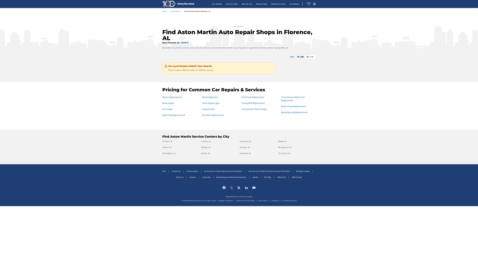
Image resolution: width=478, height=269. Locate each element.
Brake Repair (168, 103)
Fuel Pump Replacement (252, 97)
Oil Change (167, 109)
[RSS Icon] (239, 187)
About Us (180, 177)
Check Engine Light (210, 103)
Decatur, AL (206, 147)
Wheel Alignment (210, 97)
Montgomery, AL (285, 147)
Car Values (217, 4)
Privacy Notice (192, 171)
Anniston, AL (168, 141)
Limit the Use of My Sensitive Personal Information (269, 171)
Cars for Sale (232, 4)
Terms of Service (263, 201)
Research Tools (278, 4)
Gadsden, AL (245, 147)
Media (255, 177)
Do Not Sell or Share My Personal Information (223, 171)
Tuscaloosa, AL (284, 153)
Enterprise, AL (245, 141)
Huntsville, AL (245, 153)
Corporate (206, 177)
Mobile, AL (282, 141)
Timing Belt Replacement (253, 103)
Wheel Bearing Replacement (294, 112)
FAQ (164, 171)
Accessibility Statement (290, 201)
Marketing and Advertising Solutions (231, 177)
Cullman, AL (206, 141)
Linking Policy (275, 201)
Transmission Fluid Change (254, 109)
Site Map (267, 177)
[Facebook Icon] (224, 187)
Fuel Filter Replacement (213, 115)
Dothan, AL (205, 153)
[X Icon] (231, 187)
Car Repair (294, 4)
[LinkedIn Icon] (246, 187)
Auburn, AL (167, 147)
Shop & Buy (261, 4)
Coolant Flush (208, 109)
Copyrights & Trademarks (225, 201)
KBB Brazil (281, 177)
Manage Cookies (303, 171)
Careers (193, 177)
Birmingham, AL (169, 153)
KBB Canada (297, 177)
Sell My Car (247, 4)
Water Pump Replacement (293, 106)
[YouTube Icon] (253, 187)
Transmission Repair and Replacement (292, 99)
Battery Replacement (172, 97)
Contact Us (176, 171)
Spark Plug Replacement (173, 115)
